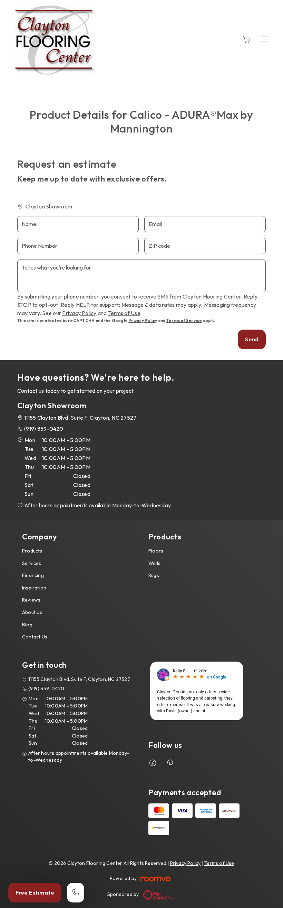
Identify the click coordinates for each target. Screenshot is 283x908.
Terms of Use (124, 313)
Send (251, 339)
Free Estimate (35, 892)
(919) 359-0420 (43, 428)
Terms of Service (184, 320)
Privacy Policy (79, 313)
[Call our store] (75, 892)
